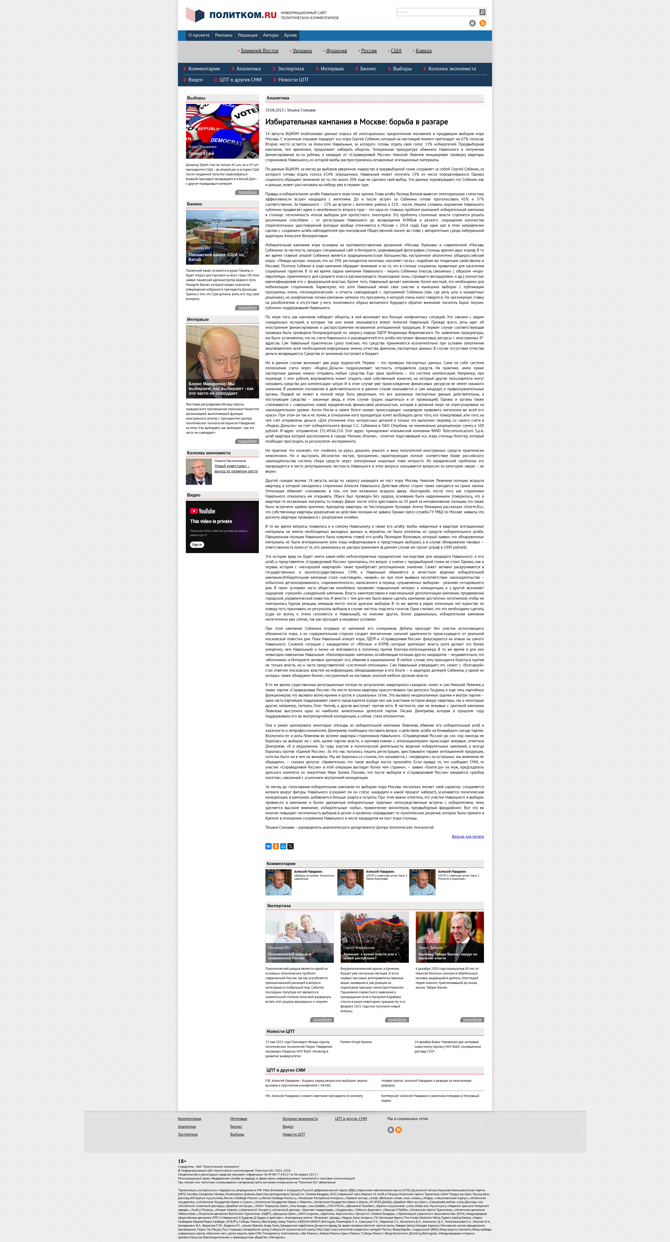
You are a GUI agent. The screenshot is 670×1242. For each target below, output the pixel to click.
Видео (195, 79)
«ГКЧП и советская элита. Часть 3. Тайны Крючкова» (386, 877)
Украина (302, 51)
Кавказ (424, 51)
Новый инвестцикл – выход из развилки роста (236, 469)
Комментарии (204, 68)
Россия (369, 51)
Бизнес (368, 68)
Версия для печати (468, 836)
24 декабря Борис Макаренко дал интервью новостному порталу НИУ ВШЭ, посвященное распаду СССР (448, 1047)
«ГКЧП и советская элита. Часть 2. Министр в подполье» (458, 877)
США (396, 51)
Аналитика (249, 68)
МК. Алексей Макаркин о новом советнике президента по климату (314, 1096)
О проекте (199, 35)
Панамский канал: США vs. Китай (217, 257)
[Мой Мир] (283, 846)
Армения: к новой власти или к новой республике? (370, 956)
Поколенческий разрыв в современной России (289, 956)
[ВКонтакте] (268, 846)
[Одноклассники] (276, 846)
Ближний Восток (260, 51)
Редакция (248, 35)
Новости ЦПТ (293, 79)
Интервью (332, 68)
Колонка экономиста (452, 68)
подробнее (247, 192)
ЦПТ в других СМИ (241, 79)
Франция (336, 51)
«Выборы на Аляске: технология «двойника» (314, 877)
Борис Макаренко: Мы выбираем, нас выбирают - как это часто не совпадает (221, 389)
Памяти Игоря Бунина (356, 1042)
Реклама (223, 35)
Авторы (270, 35)
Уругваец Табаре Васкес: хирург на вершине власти (447, 956)
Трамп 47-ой (201, 153)
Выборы (402, 68)
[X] (290, 846)
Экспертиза (291, 68)
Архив (290, 35)
